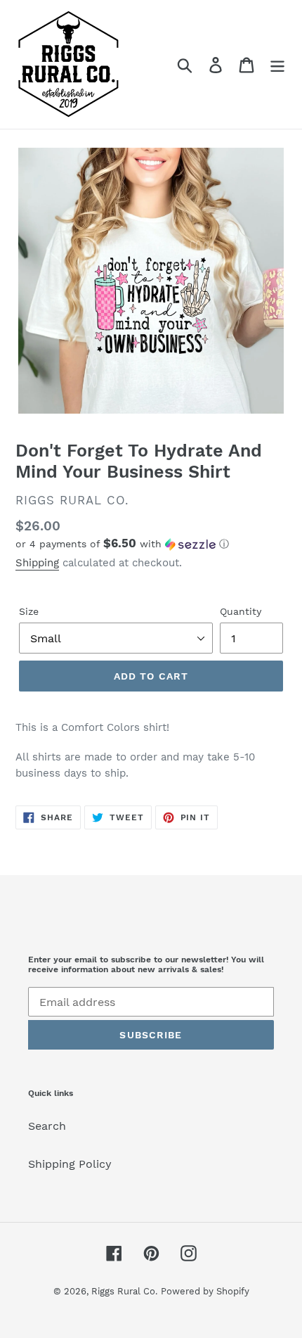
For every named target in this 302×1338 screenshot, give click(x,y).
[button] (151, 544)
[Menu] (277, 64)
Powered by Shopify (205, 1291)
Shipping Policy (70, 1164)
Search (47, 1126)
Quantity (240, 611)
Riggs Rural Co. (124, 1291)
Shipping (37, 562)
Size (29, 611)
